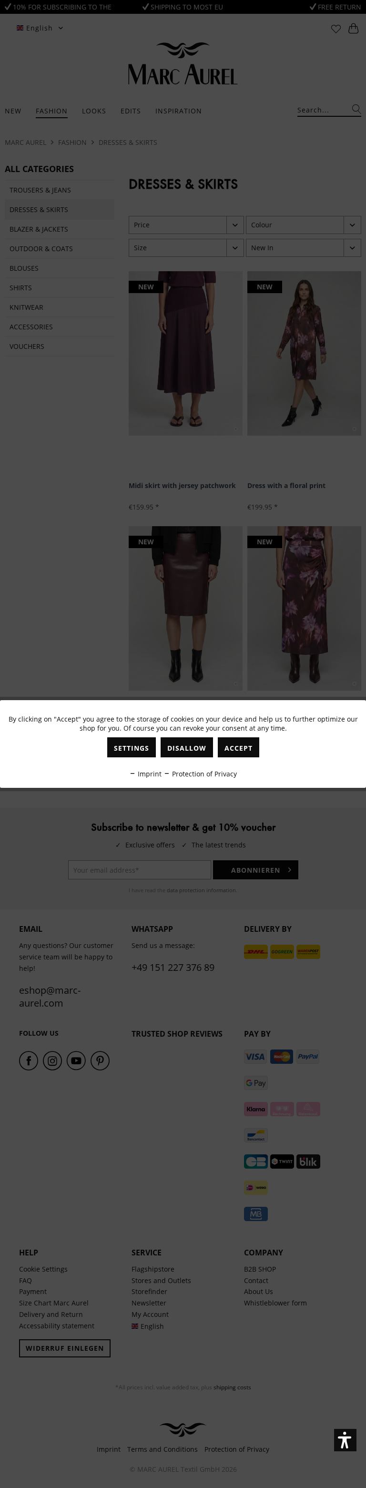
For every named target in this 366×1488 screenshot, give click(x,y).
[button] (345, 1440)
